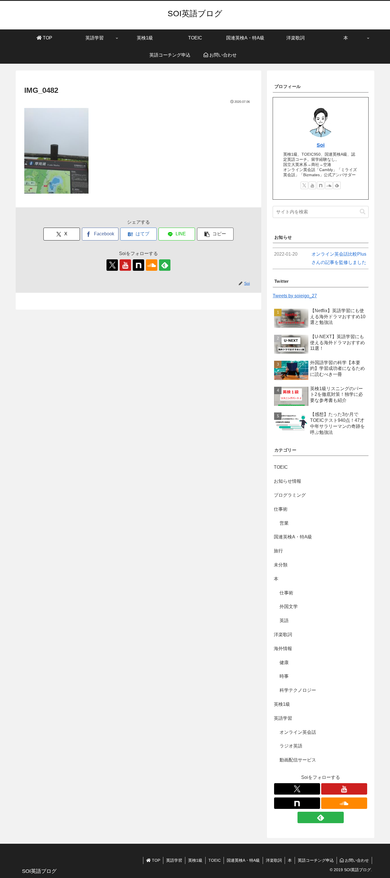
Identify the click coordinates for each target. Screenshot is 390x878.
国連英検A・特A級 (243, 860)
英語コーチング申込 (316, 860)
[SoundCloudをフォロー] (151, 265)
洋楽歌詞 (274, 860)
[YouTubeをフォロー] (125, 265)
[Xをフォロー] (112, 265)
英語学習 (174, 860)
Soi (321, 145)
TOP (155, 860)
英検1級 (195, 860)
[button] (215, 234)
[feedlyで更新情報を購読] (164, 265)
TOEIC (214, 860)
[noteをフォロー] (138, 265)
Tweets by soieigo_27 (295, 295)
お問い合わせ (356, 860)
